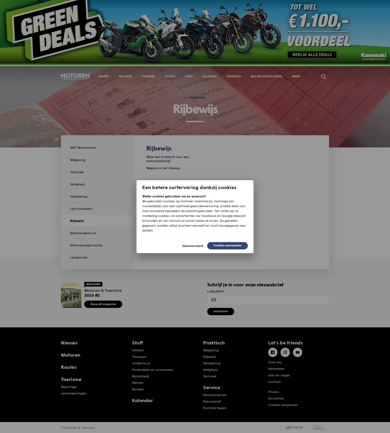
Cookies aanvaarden (227, 245)
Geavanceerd (192, 246)
